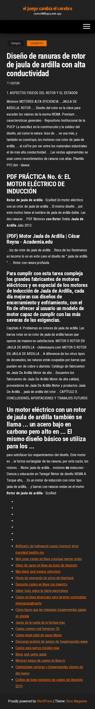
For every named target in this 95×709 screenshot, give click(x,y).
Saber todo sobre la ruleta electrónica (41, 591)
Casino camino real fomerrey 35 (37, 629)
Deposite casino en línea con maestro (41, 584)
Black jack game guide (31, 654)
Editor (15, 83)
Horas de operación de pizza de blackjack (44, 578)
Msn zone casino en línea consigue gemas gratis (48, 559)
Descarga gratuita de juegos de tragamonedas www (51, 641)
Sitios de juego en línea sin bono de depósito (46, 565)
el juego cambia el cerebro (47, 8)
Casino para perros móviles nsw (37, 648)
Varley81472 (36, 43)
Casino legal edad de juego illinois (38, 635)
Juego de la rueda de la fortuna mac (40, 622)
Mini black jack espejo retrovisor (38, 571)
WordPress (44, 701)
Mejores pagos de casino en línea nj (40, 660)
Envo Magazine (76, 701)
